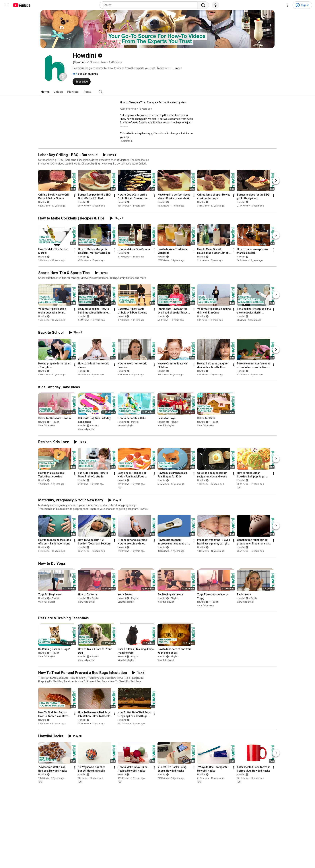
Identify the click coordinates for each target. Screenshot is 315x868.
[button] (126, 141)
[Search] (203, 5)
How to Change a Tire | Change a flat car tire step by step (153, 102)
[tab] (44, 91)
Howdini (42, 202)
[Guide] (6, 5)
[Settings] (287, 5)
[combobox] (150, 5)
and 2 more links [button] (88, 73)
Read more (126, 141)
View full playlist (46, 426)
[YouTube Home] (21, 5)
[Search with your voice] (215, 5)
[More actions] (74, 195)
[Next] (276, 180)
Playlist (55, 422)
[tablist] (157, 91)
